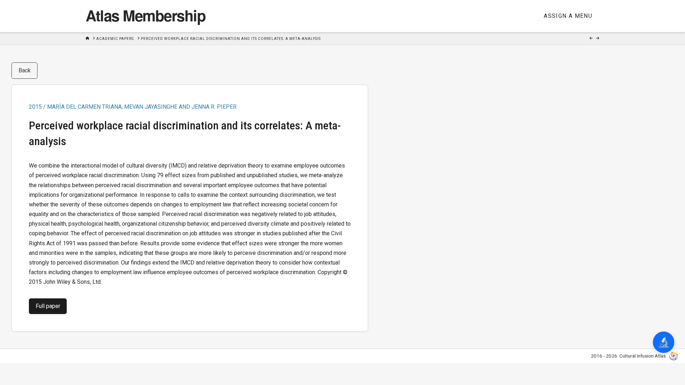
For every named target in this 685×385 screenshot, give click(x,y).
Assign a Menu (568, 15)
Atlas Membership (146, 15)
